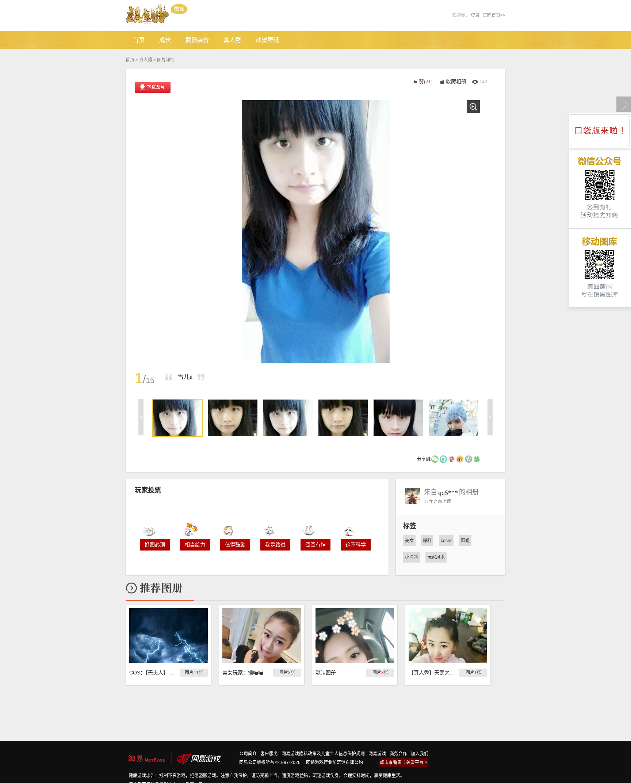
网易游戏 (377, 753)
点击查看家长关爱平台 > (403, 762)
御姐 (465, 540)
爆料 (427, 540)
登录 (475, 15)
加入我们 (419, 753)
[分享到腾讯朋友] (477, 459)
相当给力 (195, 545)
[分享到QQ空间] (468, 459)
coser (446, 540)
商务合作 (398, 753)
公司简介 (248, 753)
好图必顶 (155, 545)
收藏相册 (456, 81)
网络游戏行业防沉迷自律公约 (334, 762)
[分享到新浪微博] (460, 459)
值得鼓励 (235, 545)
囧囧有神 (315, 545)
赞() (426, 81)
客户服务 (269, 753)
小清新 (411, 557)
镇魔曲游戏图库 (167, 15)
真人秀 (145, 60)
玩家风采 (436, 557)
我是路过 (275, 545)
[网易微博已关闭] (451, 459)
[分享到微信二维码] (435, 459)
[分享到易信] (443, 459)
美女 (409, 540)
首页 (130, 60)
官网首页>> (494, 15)
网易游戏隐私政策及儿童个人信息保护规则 (323, 753)
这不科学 (355, 545)
